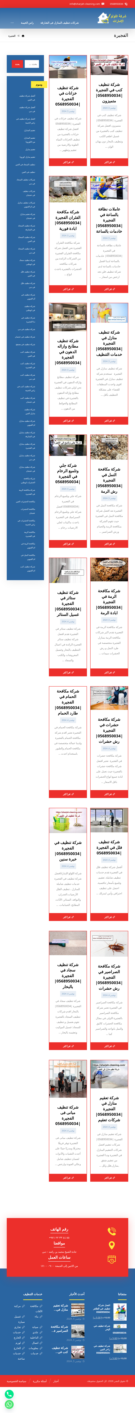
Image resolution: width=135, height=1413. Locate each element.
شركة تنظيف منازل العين (29, 411)
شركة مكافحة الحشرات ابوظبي (28, 480)
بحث (17, 64)
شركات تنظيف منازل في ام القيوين (26, 204)
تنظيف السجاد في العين (25, 164)
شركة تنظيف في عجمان (25, 336)
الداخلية (34, 1337)
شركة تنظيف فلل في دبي (28, 285)
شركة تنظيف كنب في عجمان (27, 400)
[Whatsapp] (9, 1404)
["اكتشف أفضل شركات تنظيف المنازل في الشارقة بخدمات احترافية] (113, 18)
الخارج (17, 1337)
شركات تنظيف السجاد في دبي (26, 181)
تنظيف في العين (28, 172)
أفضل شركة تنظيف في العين (27, 97)
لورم (18, 1343)
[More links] (12, 18)
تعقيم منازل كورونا (27, 157)
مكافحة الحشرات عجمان (28, 511)
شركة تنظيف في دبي (26, 329)
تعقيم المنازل (29, 130)
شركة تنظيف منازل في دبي (27, 457)
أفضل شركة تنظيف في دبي (27, 109)
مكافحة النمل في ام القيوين (28, 557)
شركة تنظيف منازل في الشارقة (27, 434)
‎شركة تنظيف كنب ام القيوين (27, 568)
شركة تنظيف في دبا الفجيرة (28, 319)
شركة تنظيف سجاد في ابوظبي (27, 262)
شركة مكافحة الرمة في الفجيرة (27, 492)
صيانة (35, 1327)
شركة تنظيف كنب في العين (27, 353)
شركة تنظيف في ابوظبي (29, 308)
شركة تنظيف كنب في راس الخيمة (26, 388)
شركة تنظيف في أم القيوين (28, 296)
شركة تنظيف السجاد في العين (26, 239)
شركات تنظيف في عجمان (29, 193)
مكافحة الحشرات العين (25, 501)
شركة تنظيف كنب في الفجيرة (27, 365)
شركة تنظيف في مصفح (25, 344)
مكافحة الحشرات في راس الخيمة (26, 522)
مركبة (17, 1306)
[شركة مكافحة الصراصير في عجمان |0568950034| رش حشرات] (77, 1331)
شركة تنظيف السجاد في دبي (26, 250)
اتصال (35, 1343)
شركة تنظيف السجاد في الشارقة (26, 227)
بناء (36, 1316)
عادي (35, 1332)
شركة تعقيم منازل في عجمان (27, 216)
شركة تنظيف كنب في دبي (27, 377)
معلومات (33, 1348)
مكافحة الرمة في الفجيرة (29, 534)
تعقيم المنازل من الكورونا (29, 139)
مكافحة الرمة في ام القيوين (28, 545)
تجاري (17, 1327)
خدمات (17, 1332)
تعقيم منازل (30, 149)
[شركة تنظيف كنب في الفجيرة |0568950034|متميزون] (77, 1352)
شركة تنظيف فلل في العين (28, 273)
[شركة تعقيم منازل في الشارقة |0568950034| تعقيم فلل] (77, 1309)
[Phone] (9, 1394)
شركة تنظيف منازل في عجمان (27, 469)
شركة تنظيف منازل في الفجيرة (27, 446)
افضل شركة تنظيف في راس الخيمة (25, 120)
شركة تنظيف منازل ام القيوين (27, 423)
